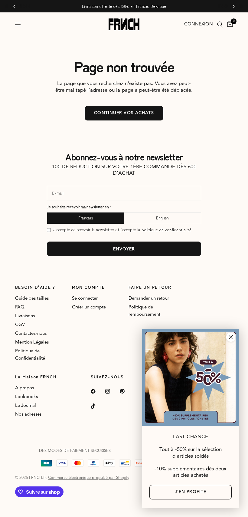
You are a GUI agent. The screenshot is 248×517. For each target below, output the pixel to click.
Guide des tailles (32, 298)
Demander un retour (149, 298)
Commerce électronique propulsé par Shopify (88, 478)
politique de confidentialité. (167, 230)
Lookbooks (26, 397)
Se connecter (85, 298)
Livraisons (25, 316)
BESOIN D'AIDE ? (35, 287)
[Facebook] (97, 391)
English (162, 218)
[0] (229, 24)
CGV (20, 325)
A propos (24, 388)
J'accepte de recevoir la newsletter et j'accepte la (123, 229)
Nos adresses (28, 414)
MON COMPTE (88, 287)
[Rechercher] (220, 24)
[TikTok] (97, 406)
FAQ (19, 307)
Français (85, 218)
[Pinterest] (126, 391)
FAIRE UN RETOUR (150, 287)
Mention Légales (32, 342)
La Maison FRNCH (36, 376)
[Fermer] (230, 337)
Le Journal (25, 405)
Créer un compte (89, 307)
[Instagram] (112, 391)
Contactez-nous (31, 333)
